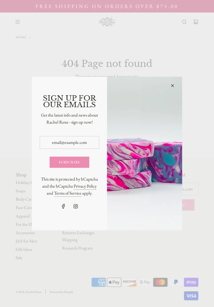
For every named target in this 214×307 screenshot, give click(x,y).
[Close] (172, 85)
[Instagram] (75, 206)
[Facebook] (63, 206)
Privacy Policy (85, 186)
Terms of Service (67, 193)
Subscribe (69, 162)
